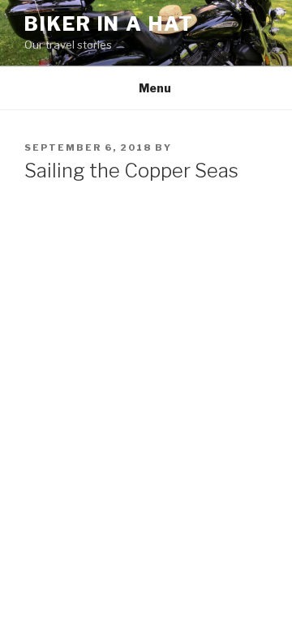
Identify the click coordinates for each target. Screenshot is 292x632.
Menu (155, 88)
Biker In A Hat (109, 24)
